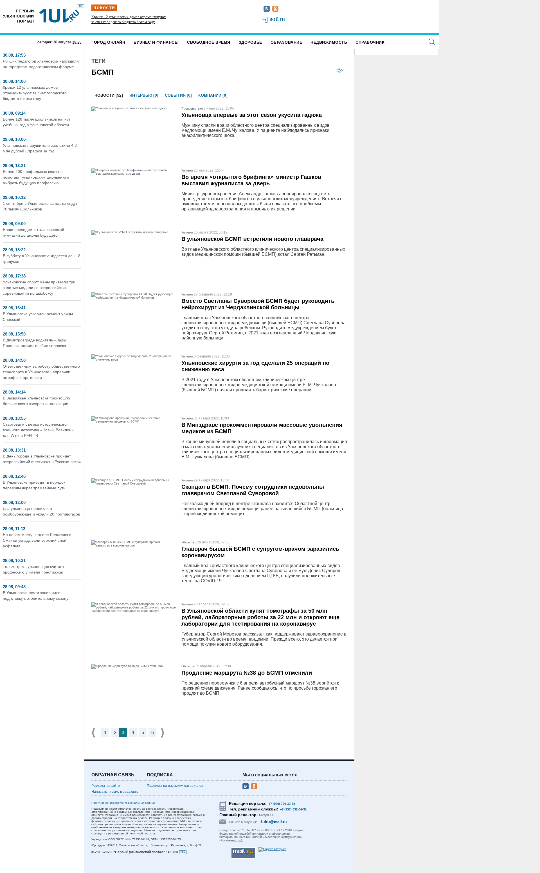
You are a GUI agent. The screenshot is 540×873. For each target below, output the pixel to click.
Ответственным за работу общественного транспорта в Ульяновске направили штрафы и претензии (41, 372)
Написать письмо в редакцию (114, 792)
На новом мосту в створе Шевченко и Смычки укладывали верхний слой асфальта (37, 540)
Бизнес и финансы (156, 42)
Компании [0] (213, 95)
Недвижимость (328, 42)
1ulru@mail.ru (273, 821)
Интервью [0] (143, 95)
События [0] (178, 95)
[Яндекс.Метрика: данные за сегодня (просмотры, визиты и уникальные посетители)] (272, 849)
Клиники (187, 170)
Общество (188, 542)
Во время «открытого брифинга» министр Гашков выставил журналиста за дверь (251, 180)
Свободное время (208, 42)
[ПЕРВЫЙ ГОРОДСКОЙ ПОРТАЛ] (18, 16)
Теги (98, 61)
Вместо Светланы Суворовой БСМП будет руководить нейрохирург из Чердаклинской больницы (257, 304)
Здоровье (250, 42)
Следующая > (163, 733)
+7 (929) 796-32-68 (282, 803)
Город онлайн (108, 42)
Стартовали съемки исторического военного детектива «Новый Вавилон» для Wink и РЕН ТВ (38, 430)
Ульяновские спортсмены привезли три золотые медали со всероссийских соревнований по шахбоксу (39, 288)
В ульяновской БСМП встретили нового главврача (252, 239)
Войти (277, 19)
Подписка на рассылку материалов (175, 786)
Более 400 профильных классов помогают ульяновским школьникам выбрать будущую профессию (36, 177)
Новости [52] (108, 95)
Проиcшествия (192, 108)
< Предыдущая (93, 733)
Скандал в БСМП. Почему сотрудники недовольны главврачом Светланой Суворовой (252, 490)
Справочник (370, 42)
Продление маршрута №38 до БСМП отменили (246, 673)
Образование (286, 42)
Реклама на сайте (105, 786)
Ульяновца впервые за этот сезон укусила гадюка (251, 115)
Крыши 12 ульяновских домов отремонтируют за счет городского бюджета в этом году (35, 93)
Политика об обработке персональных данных (123, 802)
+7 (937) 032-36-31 (293, 809)
